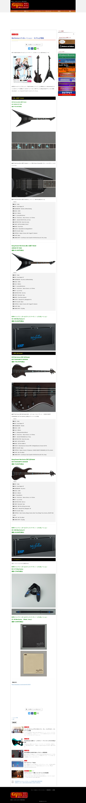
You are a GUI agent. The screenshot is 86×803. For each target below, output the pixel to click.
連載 (70, 11)
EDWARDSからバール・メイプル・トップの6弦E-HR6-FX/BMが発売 (28, 781)
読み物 (59, 11)
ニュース (15, 11)
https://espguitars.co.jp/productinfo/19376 (21, 684)
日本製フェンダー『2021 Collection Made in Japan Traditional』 (28, 782)
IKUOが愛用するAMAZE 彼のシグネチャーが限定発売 (35, 752)
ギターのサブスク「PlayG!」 (30, 762)
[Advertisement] (43, 21)
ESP (13, 719)
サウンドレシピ (48, 11)
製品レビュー (26, 11)
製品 (17, 717)
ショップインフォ (37, 11)
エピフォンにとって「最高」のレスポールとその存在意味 (36, 772)
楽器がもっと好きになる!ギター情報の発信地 (17, 799)
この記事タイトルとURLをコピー (34, 44)
